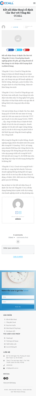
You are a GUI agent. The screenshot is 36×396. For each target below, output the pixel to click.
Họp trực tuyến (11, 325)
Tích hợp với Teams (12, 341)
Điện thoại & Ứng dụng (13, 328)
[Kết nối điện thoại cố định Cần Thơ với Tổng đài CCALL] (18, 38)
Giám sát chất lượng (9, 383)
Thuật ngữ (9, 338)
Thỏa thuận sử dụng (19, 391)
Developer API (10, 331)
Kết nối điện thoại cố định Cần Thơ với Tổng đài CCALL (18, 12)
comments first (22, 237)
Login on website (18, 256)
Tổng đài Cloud (11, 322)
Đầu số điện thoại (11, 319)
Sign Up (18, 306)
